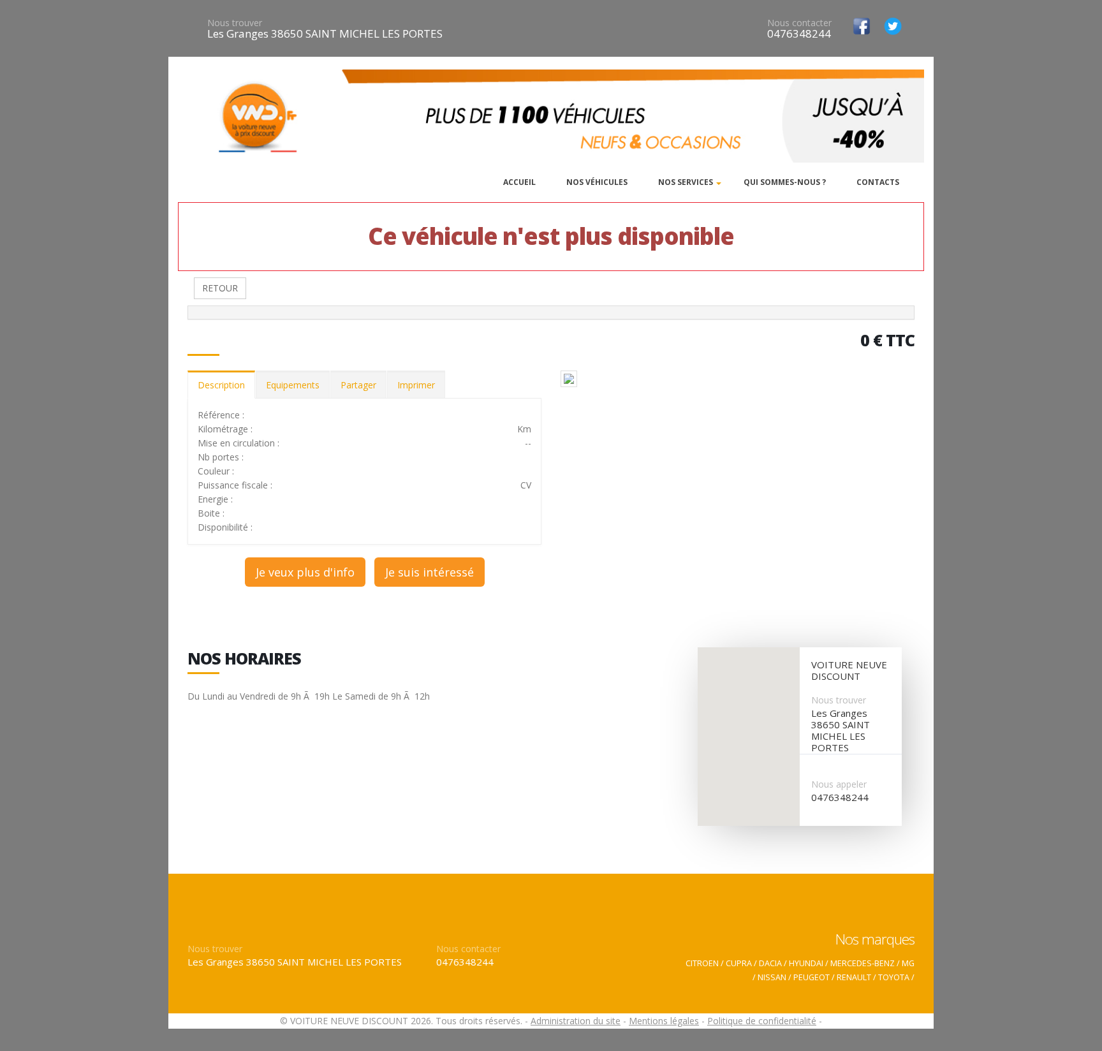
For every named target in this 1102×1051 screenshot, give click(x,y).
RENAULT (854, 977)
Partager (358, 385)
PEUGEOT (811, 977)
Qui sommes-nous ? (785, 182)
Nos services (685, 182)
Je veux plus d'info (305, 572)
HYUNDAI (806, 963)
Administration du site (576, 1021)
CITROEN (702, 963)
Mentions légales (664, 1021)
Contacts (877, 182)
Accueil (519, 182)
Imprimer (416, 385)
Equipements (293, 385)
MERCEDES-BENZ (862, 963)
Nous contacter (799, 23)
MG (908, 963)
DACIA (770, 963)
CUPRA (739, 963)
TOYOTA (893, 977)
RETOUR (220, 288)
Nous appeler (839, 784)
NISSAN (772, 977)
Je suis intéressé (429, 572)
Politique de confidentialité (761, 1021)
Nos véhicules (597, 182)
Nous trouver (234, 23)
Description (221, 385)
